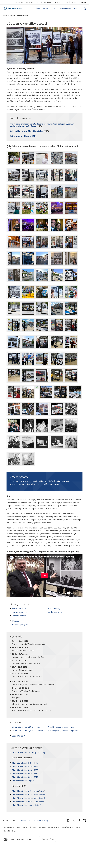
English (14, 831)
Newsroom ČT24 (19, 609)
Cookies (77, 827)
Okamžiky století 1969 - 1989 (25, 773)
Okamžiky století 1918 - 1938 (25, 763)
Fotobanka (19, 2)
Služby (45, 8)
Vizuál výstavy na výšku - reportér (27, 731)
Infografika (38, 2)
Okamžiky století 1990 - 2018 (25, 777)
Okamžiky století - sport (23, 781)
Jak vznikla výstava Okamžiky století (26, 131)
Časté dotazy (65, 8)
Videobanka (29, 2)
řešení (41, 791)
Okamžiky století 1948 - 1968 (25, 770)
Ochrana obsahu (53, 827)
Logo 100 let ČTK (19, 736)
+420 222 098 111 (10, 820)
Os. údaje (42, 827)
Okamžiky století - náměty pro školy (28, 752)
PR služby (47, 2)
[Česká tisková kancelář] (5, 8)
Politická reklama (67, 827)
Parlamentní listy (56, 612)
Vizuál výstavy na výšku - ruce (26, 727)
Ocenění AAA (48, 839)
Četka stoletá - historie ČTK (22, 136)
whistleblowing (41, 820)
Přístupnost (33, 827)
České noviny (54, 609)
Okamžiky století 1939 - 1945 (25, 766)
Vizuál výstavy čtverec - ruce (61, 727)
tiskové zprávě (62, 481)
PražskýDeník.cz (19, 616)
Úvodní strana (9, 827)
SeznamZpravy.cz (20, 612)
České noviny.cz (71, 2)
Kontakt (77, 8)
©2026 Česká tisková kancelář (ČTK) (23, 839)
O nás (54, 8)
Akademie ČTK (58, 2)
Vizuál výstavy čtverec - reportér (63, 731)
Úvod (38, 8)
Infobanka (82, 2)
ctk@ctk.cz (26, 820)
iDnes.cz (15, 621)
